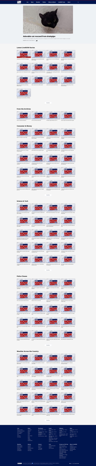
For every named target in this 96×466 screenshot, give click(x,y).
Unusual (50, 446)
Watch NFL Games (62, 445)
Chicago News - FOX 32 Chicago (63, 430)
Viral (50, 444)
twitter (76, 463)
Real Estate (29, 450)
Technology (40, 448)
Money (29, 444)
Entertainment (30, 440)
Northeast (40, 428)
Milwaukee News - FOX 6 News (63, 436)
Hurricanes (19, 448)
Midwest (61, 428)
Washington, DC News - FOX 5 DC (42, 434)
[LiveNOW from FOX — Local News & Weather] (20, 2)
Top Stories (30, 429)
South (50, 428)
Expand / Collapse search (78, 2)
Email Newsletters (73, 449)
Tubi (18, 434)
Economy (29, 445)
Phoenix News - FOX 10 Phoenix (74, 430)
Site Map (71, 450)
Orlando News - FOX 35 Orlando (52, 432)
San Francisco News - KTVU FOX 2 (73, 434)
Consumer (29, 449)
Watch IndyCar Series (62, 451)
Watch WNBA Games (62, 456)
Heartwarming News (52, 445)
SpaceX (39, 446)
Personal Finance (30, 448)
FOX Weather (19, 433)
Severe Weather (19, 446)
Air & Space (40, 445)
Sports (29, 436)
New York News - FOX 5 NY (42, 430)
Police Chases (30, 435)
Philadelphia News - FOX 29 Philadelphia (42, 432)
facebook (72, 463)
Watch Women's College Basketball (63, 455)
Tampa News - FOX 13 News (52, 434)
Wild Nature (40, 449)
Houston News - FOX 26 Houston (53, 440)
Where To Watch (20, 429)
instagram (74, 463)
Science (40, 444)
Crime (29, 434)
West (71, 428)
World (29, 432)
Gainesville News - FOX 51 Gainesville (53, 436)
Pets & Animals (51, 448)
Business (29, 446)
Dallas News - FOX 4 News (53, 438)
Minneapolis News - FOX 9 (63, 433)
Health (29, 438)
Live (18, 428)
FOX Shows (19, 436)
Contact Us (71, 445)
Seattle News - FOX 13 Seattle (73, 436)
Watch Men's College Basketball (62, 453)
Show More (48, 102)
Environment (19, 449)
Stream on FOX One (63, 444)
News (29, 428)
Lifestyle (29, 439)
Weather (19, 444)
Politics (29, 433)
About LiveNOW (73, 444)
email (78, 463)
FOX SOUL (19, 435)
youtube (70, 463)
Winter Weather (19, 445)
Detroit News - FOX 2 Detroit (62, 432)
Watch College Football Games (63, 447)
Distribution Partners (73, 446)
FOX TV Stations (19, 432)
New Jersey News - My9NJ (42, 436)
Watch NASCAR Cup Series (63, 450)
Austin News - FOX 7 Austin (53, 441)
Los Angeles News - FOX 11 (74, 432)
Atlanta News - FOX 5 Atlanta (52, 430)
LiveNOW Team (72, 448)
